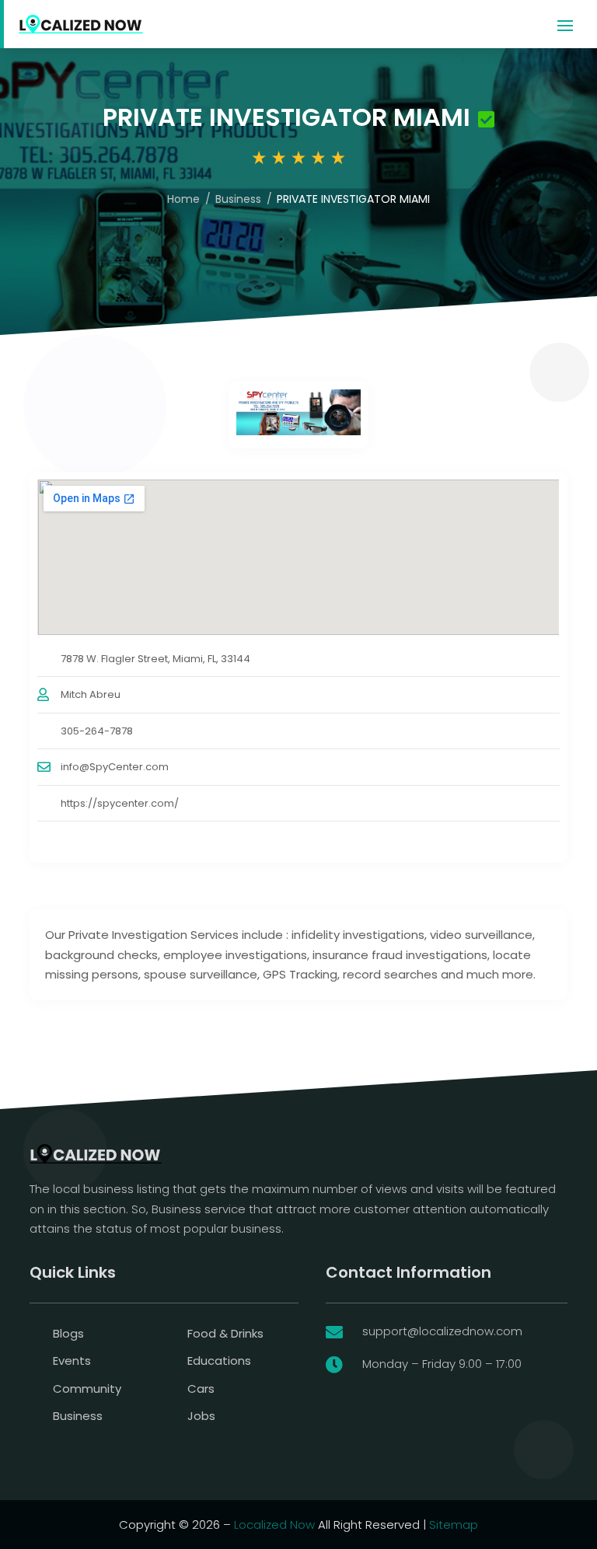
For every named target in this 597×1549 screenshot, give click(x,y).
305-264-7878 (97, 731)
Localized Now (274, 1524)
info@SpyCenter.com (115, 766)
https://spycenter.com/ (120, 803)
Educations (219, 1360)
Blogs (68, 1333)
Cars (201, 1388)
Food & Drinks (225, 1333)
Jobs (201, 1416)
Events (72, 1360)
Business (238, 199)
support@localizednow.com (442, 1331)
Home (183, 199)
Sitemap (453, 1524)
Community (87, 1388)
